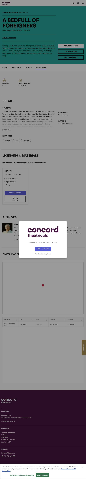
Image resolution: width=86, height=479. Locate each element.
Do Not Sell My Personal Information (22, 475)
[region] (43, 471)
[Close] (82, 467)
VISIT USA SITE (43, 249)
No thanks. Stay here (43, 254)
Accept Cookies (42, 475)
